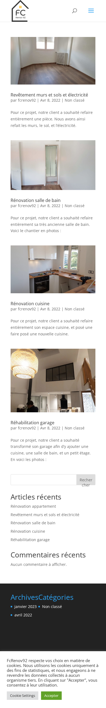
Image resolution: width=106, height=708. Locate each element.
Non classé (75, 100)
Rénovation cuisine (30, 304)
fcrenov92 (27, 100)
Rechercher (86, 481)
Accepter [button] (51, 695)
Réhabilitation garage (32, 423)
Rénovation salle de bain (36, 200)
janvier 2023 (25, 606)
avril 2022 (23, 614)
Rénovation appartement (33, 506)
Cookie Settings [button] (22, 695)
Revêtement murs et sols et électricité (49, 95)
